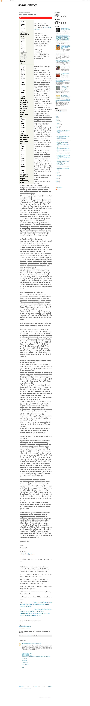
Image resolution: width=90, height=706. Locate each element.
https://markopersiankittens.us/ (27, 643)
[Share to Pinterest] (37, 635)
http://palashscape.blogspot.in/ (24, 628)
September (59, 124)
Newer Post (21, 686)
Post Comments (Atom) (27, 688)
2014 (57, 181)
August (58, 126)
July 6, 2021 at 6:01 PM (37, 643)
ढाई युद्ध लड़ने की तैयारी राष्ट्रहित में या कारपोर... (63, 130)
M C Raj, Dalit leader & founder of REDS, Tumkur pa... (62, 164)
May (57, 171)
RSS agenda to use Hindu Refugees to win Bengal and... (63, 156)
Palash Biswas (59, 187)
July (57, 127)
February (58, 175)
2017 (57, 120)
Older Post (50, 686)
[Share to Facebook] (36, 635)
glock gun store (24, 660)
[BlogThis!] (34, 635)
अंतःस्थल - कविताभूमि (27, 5)
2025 (57, 117)
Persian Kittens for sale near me (27, 653)
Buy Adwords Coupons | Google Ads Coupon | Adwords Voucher (62, 54)
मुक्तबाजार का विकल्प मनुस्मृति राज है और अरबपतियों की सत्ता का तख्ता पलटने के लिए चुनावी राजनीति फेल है (63, 61)
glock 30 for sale (24, 658)
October (58, 123)
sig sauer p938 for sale (25, 664)
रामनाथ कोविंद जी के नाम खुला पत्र (61, 138)
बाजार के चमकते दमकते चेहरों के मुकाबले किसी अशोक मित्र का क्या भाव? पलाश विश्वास (65, 29)
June (58, 129)
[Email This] (33, 635)
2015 (57, 180)
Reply (23, 667)
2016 (57, 178)
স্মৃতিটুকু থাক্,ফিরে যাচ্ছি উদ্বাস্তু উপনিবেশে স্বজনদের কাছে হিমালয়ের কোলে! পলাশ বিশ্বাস (63, 81)
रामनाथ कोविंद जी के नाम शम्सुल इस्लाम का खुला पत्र (24, 34)
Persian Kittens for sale (25, 654)
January (58, 176)
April (57, 172)
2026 (57, 116)
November (58, 121)
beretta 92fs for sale (25, 662)
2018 (57, 119)
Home (36, 686)
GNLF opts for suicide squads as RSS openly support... (63, 137)
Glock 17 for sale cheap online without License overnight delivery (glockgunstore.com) (36, 656)
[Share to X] (35, 635)
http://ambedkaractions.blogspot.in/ (25, 626)
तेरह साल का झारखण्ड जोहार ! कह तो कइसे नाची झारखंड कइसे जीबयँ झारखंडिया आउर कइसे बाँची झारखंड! (65, 47)
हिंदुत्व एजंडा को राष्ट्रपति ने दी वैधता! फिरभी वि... (63, 147)
